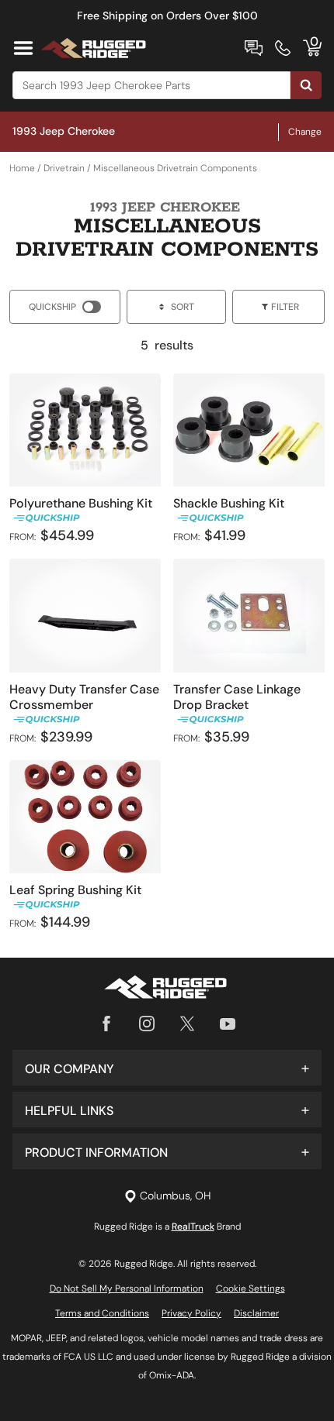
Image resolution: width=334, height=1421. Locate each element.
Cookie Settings (250, 1288)
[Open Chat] (254, 48)
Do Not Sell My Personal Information (127, 1288)
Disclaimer (256, 1313)
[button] (167, 1068)
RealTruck (193, 1226)
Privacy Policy (191, 1313)
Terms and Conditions (102, 1313)
